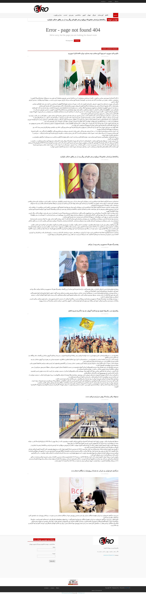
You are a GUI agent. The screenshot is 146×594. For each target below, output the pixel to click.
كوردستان (100, 15)
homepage (77, 40)
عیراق (94, 15)
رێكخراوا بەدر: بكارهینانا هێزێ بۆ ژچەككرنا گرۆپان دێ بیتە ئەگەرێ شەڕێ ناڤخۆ (93, 311)
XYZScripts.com (81, 593)
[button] (28, 15)
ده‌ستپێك (116, 1)
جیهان (89, 15)
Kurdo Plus (127, 587)
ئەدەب (65, 15)
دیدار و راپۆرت (58, 15)
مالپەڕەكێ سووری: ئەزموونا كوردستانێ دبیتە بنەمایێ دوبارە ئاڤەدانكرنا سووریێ (93, 53)
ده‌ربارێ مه (103, 1)
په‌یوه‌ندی (110, 1)
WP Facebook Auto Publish (67, 593)
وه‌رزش (71, 15)
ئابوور (84, 15)
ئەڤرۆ (115, 15)
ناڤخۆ (106, 15)
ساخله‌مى (78, 15)
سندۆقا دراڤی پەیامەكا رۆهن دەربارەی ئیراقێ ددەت (102, 396)
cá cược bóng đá (50, 567)
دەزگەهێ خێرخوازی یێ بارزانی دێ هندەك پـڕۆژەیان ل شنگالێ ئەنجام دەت (94, 471)
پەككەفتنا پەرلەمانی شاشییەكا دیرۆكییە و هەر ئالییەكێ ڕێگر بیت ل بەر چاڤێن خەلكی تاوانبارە (89, 157)
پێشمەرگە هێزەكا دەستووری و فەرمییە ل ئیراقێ (103, 244)
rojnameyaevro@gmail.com (108, 555)
